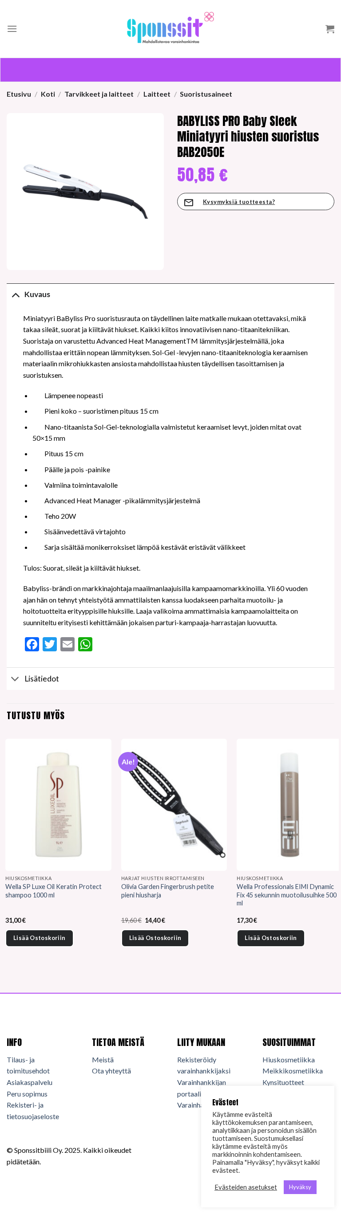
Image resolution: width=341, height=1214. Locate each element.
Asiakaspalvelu (29, 1082)
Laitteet (156, 94)
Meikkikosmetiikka (292, 1070)
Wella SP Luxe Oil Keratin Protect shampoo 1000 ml (53, 891)
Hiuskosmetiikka (288, 1059)
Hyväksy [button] (300, 1187)
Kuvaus (37, 294)
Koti (48, 94)
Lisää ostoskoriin (39, 937)
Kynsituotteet (283, 1082)
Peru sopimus (27, 1093)
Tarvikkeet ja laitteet (99, 94)
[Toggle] (15, 294)
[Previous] (7, 855)
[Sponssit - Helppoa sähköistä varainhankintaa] (170, 28)
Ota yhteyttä (111, 1070)
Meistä (103, 1059)
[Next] (334, 855)
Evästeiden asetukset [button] (245, 1187)
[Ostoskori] (329, 29)
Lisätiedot (41, 678)
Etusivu (19, 94)
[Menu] (12, 28)
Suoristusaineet (206, 94)
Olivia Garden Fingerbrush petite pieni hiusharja (167, 891)
